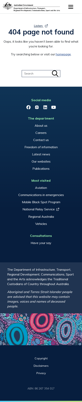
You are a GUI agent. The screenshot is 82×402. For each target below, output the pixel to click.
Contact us (41, 140)
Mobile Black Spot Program (41, 202)
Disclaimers (41, 366)
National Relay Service (38, 209)
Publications (41, 169)
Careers (41, 133)
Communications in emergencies (41, 195)
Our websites (41, 161)
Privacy (41, 373)
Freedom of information (41, 147)
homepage (63, 54)
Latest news (41, 154)
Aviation (41, 188)
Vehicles (41, 224)
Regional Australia (41, 217)
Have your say (41, 243)
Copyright (41, 358)
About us (41, 125)
